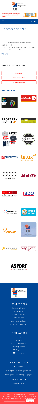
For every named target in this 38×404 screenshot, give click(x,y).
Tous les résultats (19, 78)
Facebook (19, 367)
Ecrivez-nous (19, 353)
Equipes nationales (18, 308)
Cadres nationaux (19, 311)
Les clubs (18, 340)
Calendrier (19, 73)
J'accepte (30, 401)
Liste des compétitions (18, 321)
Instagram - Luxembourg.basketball (19, 371)
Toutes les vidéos (19, 82)
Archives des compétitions (19, 324)
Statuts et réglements (18, 343)
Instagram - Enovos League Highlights (19, 375)
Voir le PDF (5, 54)
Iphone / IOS (19, 383)
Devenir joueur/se (18, 347)
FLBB (19, 337)
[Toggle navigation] (3, 21)
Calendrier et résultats (18, 314)
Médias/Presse (18, 350)
